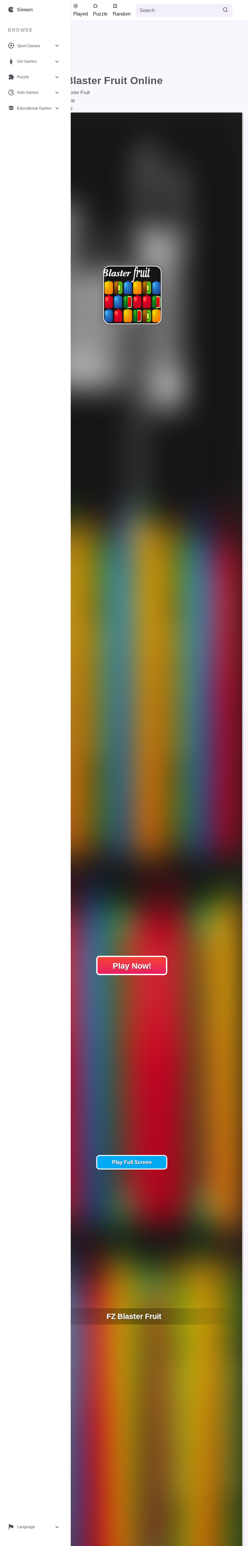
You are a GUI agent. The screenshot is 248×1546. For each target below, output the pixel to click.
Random (122, 13)
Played (80, 13)
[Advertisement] (127, 49)
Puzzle (100, 13)
